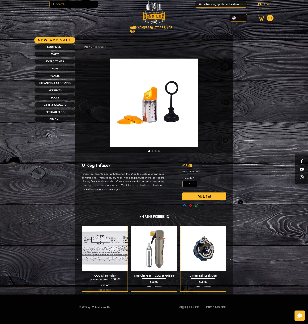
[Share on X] (203, 205)
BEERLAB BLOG (55, 112)
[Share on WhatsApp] (197, 205)
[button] (261, 18)
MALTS (55, 54)
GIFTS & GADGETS (55, 104)
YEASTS (55, 75)
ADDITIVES (55, 90)
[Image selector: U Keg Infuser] (149, 151)
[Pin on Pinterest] (191, 205)
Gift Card (54, 119)
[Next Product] (231, 259)
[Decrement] (185, 184)
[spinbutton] (189, 184)
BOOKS (55, 97)
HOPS (55, 68)
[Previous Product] (77, 259)
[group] (154, 259)
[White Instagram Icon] (301, 177)
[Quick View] (105, 248)
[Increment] (194, 184)
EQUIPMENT (55, 46)
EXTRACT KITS (55, 61)
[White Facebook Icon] (301, 161)
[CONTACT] (270, 18)
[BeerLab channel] (301, 169)
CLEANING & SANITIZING (55, 83)
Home (85, 47)
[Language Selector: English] (238, 18)
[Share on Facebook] (184, 205)
